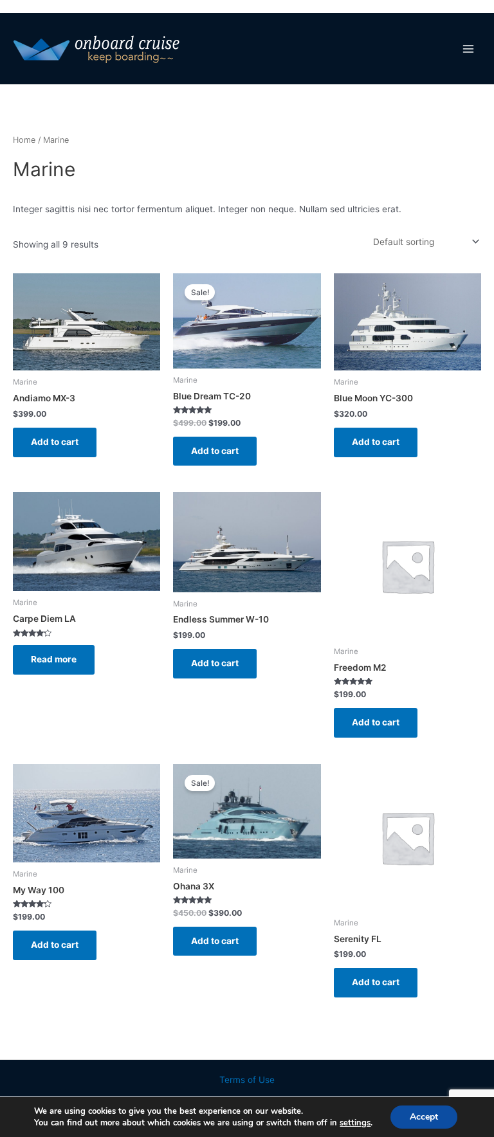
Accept (424, 1117)
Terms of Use (247, 1080)
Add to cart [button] (54, 442)
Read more (54, 659)
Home (24, 140)
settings (355, 1123)
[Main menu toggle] (468, 48)
